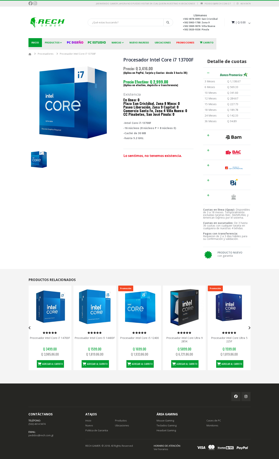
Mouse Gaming (165, 420)
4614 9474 (245, 3)
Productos (52, 42)
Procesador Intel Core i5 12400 (139, 338)
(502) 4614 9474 (37, 424)
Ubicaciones (163, 42)
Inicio (35, 42)
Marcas (116, 42)
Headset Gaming (166, 430)
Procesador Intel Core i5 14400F (95, 338)
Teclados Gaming (167, 425)
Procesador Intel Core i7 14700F (50, 338)
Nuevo (89, 425)
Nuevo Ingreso (139, 42)
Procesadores (46, 53)
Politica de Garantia (96, 430)
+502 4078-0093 (191, 18)
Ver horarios (161, 449)
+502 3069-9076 (191, 26)
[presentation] (29, 328)
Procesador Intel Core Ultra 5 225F (229, 339)
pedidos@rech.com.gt (217, 3)
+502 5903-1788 (191, 22)
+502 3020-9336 (191, 29)
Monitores (212, 425)
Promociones (185, 42)
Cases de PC (213, 420)
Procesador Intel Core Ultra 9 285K (184, 339)
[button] (241, 22)
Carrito (208, 42)
